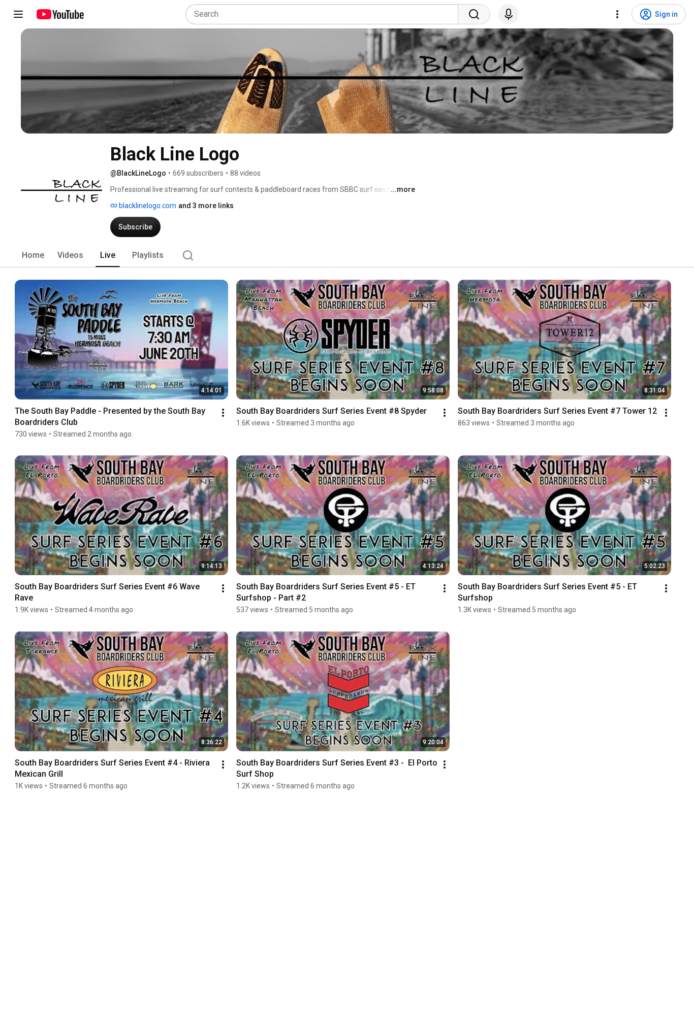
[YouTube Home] (59, 14)
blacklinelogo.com (146, 206)
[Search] (474, 14)
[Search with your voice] (508, 14)
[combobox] (325, 14)
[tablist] (347, 255)
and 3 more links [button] (206, 206)
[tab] (33, 255)
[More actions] (223, 413)
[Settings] (617, 14)
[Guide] (18, 14)
